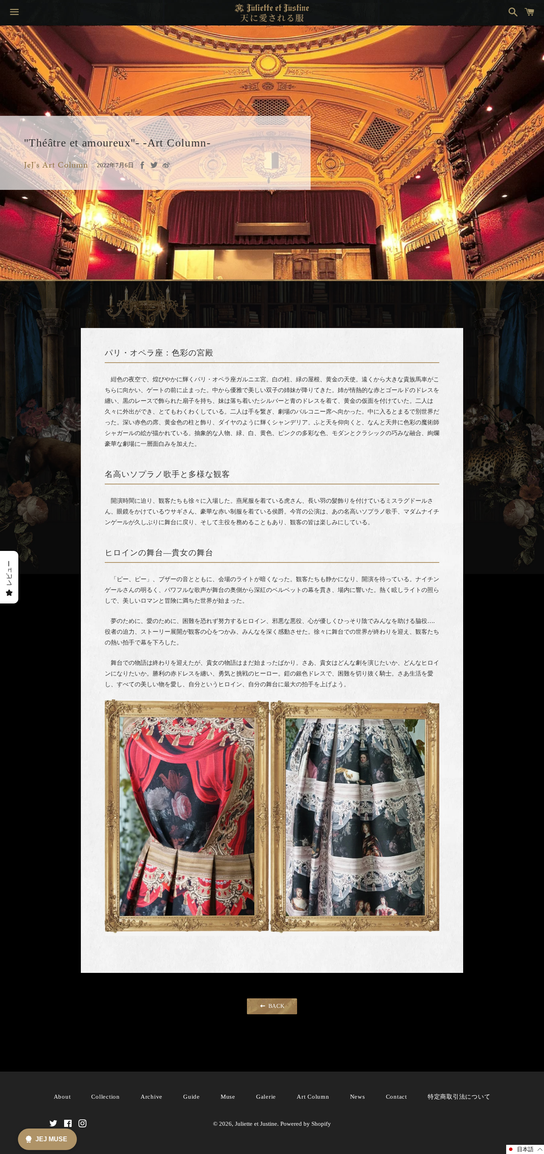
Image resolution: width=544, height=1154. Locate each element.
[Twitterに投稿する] (154, 165)
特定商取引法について (459, 1096)
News (357, 1096)
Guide (191, 1096)
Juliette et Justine (256, 1124)
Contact (396, 1096)
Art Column (313, 1096)
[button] (525, 1149)
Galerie (266, 1096)
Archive (151, 1096)
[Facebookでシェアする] (142, 165)
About (62, 1096)
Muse (228, 1096)
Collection (105, 1096)
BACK (275, 1006)
